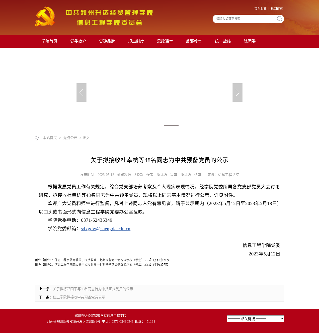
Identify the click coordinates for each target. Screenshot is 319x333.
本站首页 (50, 138)
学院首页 (49, 41)
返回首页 (277, 8)
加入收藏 (260, 8)
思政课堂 (165, 41)
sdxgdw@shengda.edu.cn (105, 228)
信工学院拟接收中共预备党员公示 (79, 297)
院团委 (250, 41)
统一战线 (223, 41)
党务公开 (70, 138)
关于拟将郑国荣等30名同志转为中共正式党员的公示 (93, 289)
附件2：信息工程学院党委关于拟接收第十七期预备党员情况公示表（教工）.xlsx (97, 264)
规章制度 (136, 41)
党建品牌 (107, 41)
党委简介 (78, 41)
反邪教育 (194, 41)
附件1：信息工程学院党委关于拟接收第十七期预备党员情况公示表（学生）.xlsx (97, 260)
